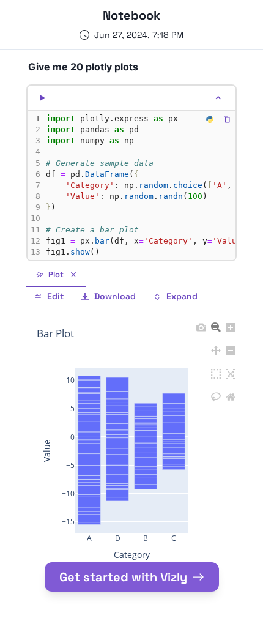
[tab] (56, 275)
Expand (182, 296)
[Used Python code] (209, 119)
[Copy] (227, 119)
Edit (55, 296)
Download (115, 296)
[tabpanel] (131, 434)
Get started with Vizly (123, 577)
